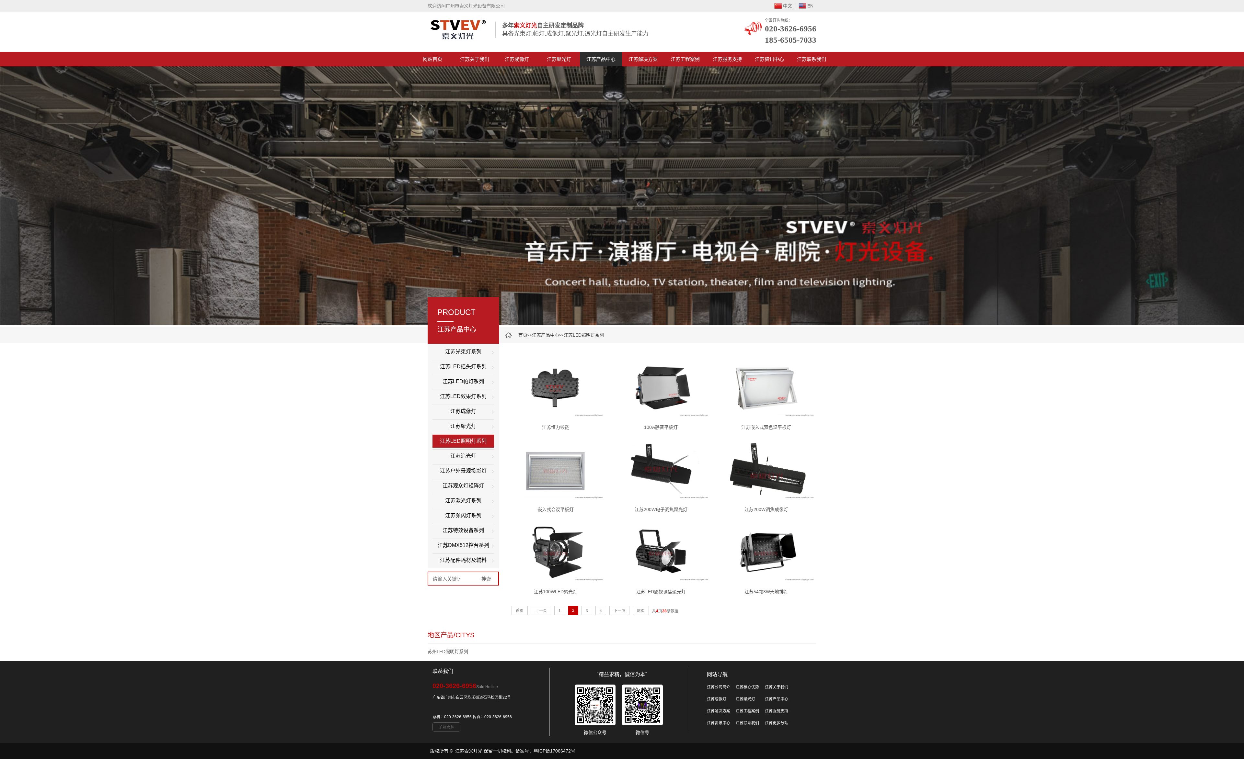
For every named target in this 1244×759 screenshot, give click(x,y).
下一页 (619, 610)
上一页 (541, 610)
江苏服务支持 (727, 59)
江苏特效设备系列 (463, 530)
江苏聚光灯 (559, 59)
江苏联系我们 (811, 59)
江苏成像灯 (517, 59)
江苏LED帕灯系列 (463, 381)
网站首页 (432, 59)
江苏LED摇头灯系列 (463, 366)
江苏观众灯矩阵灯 (463, 485)
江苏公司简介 (718, 687)
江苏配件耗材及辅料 (463, 560)
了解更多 (446, 727)
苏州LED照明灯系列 (448, 651)
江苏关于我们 (474, 59)
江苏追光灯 (463, 456)
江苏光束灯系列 (463, 351)
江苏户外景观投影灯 (463, 471)
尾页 (641, 610)
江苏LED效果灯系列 (463, 396)
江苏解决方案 (643, 59)
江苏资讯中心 (769, 59)
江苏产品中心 (601, 59)
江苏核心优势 (747, 687)
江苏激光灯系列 (463, 500)
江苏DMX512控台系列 (463, 545)
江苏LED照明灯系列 (584, 335)
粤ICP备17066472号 (554, 750)
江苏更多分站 (776, 723)
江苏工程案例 (685, 59)
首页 (522, 335)
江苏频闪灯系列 (463, 515)
